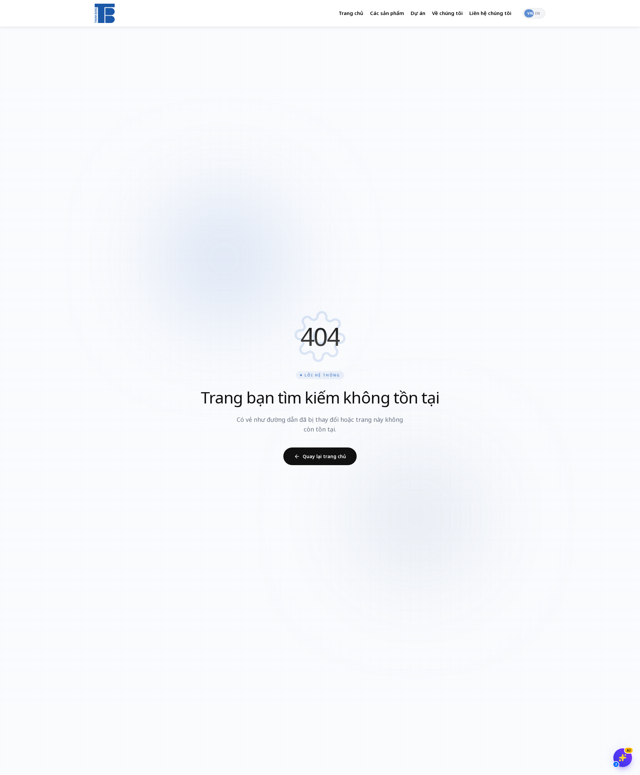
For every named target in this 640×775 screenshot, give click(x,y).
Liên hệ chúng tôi (490, 13)
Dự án (418, 13)
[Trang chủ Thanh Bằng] (105, 13)
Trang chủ (351, 13)
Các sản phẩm (387, 13)
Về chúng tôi (447, 13)
